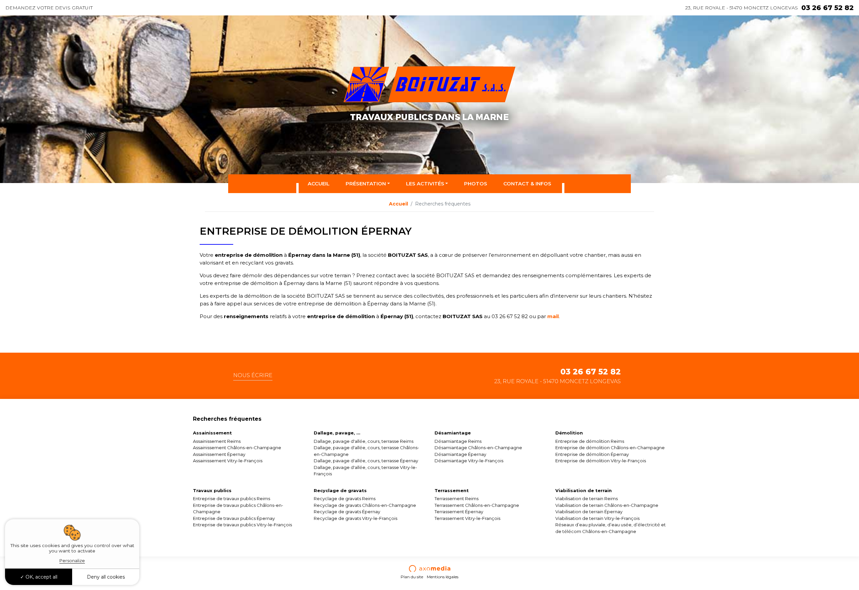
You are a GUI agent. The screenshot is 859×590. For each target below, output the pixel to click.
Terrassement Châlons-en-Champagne (477, 505)
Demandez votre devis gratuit (49, 8)
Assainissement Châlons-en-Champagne (237, 447)
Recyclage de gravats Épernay (347, 511)
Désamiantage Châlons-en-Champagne (478, 447)
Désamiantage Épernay (460, 454)
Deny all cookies (106, 577)
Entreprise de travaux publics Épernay (234, 518)
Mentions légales (442, 576)
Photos (475, 183)
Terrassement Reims (456, 498)
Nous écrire (252, 375)
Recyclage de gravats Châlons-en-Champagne (365, 505)
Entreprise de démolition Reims (589, 441)
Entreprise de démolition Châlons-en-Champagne (610, 447)
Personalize (72, 560)
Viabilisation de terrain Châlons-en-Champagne (606, 505)
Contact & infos (527, 183)
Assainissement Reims (217, 441)
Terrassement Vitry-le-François (467, 518)
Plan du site (412, 576)
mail (553, 316)
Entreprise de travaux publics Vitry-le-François (242, 524)
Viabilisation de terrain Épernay (588, 511)
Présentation (366, 183)
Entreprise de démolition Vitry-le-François (600, 460)
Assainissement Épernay (219, 454)
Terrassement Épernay (459, 511)
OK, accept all (40, 577)
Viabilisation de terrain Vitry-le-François (597, 518)
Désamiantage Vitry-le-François (469, 460)
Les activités (425, 183)
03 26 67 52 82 (827, 8)
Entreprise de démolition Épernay (592, 454)
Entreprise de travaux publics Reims (231, 498)
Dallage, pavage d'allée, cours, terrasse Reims (363, 441)
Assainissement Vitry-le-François (227, 460)
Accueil (319, 183)
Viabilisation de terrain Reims (586, 498)
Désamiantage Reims (458, 441)
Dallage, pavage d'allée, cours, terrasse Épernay (366, 460)
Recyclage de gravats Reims (344, 498)
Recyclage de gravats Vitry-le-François (355, 518)
